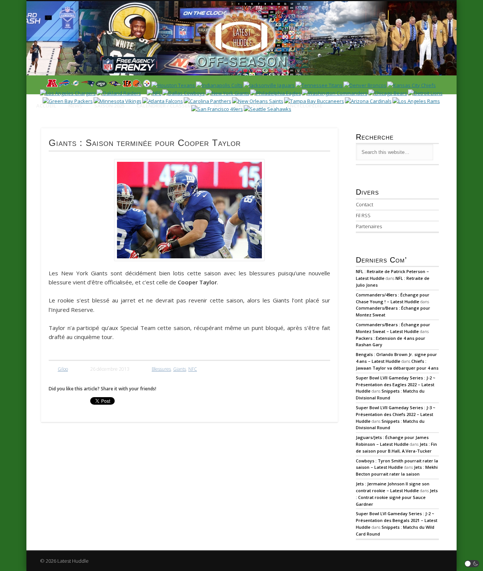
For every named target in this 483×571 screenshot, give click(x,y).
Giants (179, 369)
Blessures (161, 369)
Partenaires (369, 226)
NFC (192, 369)
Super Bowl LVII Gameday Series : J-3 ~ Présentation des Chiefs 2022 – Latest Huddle (395, 414)
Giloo (63, 369)
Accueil (46, 105)
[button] (472, 563)
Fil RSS (363, 215)
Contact (364, 204)
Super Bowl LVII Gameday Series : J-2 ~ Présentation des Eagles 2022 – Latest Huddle (395, 384)
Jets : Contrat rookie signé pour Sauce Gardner (397, 497)
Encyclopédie (304, 105)
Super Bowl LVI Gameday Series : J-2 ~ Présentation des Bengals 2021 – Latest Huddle (396, 520)
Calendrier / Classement (169, 105)
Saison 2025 (109, 105)
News (75, 105)
